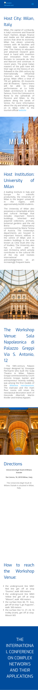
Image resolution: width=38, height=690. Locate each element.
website (22, 110)
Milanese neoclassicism (22, 385)
